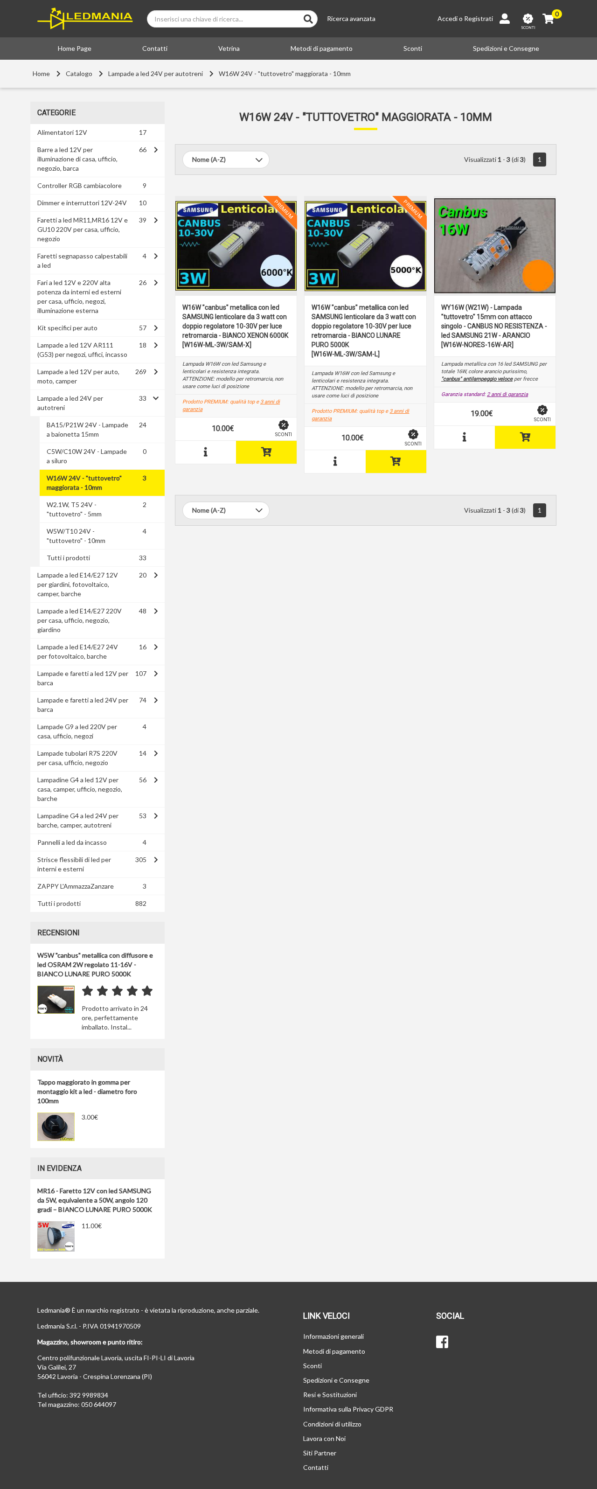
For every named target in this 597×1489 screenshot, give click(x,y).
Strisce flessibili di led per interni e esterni (74, 864)
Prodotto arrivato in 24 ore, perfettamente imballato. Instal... (115, 1017)
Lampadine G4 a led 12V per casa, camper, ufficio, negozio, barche (79, 789)
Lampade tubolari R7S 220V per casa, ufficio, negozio (77, 757)
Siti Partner (319, 1453)
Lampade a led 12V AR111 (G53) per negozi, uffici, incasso (82, 349)
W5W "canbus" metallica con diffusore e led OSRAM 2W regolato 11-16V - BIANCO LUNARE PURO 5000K (95, 964)
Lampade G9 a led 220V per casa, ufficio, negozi (77, 731)
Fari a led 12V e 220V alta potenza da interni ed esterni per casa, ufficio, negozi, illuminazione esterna (79, 296)
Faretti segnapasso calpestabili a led (82, 260)
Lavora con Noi (324, 1438)
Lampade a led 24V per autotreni (155, 73)
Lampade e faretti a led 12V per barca (82, 678)
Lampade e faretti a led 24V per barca (82, 704)
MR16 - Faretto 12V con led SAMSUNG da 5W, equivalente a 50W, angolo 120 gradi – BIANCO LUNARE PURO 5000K (94, 1200)
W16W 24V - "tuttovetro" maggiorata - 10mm (285, 73)
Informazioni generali (333, 1336)
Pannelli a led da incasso (72, 842)
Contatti (154, 48)
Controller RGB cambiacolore (79, 185)
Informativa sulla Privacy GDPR (348, 1409)
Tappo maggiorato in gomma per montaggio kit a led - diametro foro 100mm (87, 1091)
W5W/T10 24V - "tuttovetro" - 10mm (76, 535)
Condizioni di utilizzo (332, 1424)
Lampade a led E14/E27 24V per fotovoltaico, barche (77, 651)
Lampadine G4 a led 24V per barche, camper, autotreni (77, 820)
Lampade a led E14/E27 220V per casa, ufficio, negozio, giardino (79, 620)
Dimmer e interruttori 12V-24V (82, 203)
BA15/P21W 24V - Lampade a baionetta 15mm (87, 429)
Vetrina (229, 48)
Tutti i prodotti (68, 558)
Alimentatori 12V (62, 132)
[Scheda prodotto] (205, 452)
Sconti (412, 48)
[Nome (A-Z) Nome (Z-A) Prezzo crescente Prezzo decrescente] (226, 159)
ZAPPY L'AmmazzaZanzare (75, 886)
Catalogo (79, 73)
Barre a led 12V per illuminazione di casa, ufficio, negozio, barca (77, 159)
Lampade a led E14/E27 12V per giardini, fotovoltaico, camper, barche (77, 584)
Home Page (74, 48)
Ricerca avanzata (351, 18)
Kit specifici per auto (67, 328)
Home (41, 73)
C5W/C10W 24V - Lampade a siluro (87, 456)
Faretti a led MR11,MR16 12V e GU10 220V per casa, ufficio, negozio (82, 229)
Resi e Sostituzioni (330, 1395)
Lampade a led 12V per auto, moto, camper (78, 376)
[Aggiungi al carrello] (266, 452)
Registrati (478, 18)
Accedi (447, 18)
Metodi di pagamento (322, 48)
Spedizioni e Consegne (506, 48)
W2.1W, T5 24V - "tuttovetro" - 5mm (74, 509)
